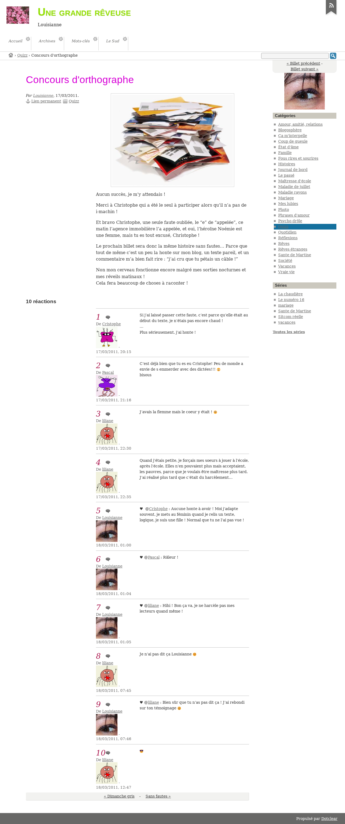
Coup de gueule (293, 141)
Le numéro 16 (291, 300)
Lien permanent (46, 101)
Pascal (108, 372)
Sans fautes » (158, 796)
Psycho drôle (290, 221)
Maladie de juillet (294, 186)
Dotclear (329, 818)
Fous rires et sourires (298, 158)
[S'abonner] (331, 14)
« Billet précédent (303, 63)
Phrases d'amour (294, 215)
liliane (107, 421)
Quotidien (287, 232)
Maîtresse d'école (294, 181)
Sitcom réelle (290, 316)
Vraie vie (286, 272)
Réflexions (288, 238)
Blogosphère (290, 130)
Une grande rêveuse (84, 12)
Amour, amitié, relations (300, 124)
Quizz (22, 55)
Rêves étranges (292, 249)
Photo (283, 209)
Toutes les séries (289, 332)
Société (285, 260)
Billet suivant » (305, 69)
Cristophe (111, 324)
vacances (286, 322)
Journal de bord (293, 169)
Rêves (283, 243)
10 (101, 752)
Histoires (286, 164)
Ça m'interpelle (292, 136)
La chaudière (290, 294)
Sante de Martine (294, 255)
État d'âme (288, 147)
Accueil (11, 55)
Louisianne (43, 95)
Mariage (286, 198)
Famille (285, 153)
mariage (286, 305)
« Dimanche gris (119, 796)
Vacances (287, 266)
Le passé (286, 175)
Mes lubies (288, 203)
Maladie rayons (292, 192)
